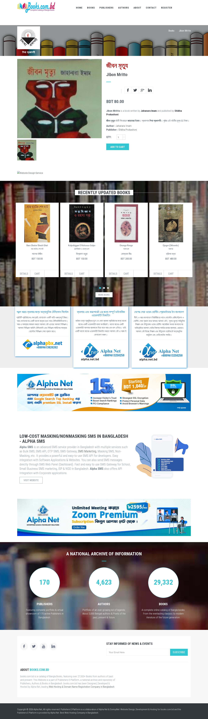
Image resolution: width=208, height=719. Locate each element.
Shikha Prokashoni (127, 129)
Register (166, 7)
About (137, 7)
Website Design (127, 709)
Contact (151, 7)
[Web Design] (104, 173)
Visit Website (31, 480)
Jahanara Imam (149, 110)
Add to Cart (117, 147)
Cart (37, 273)
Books (91, 7)
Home (79, 7)
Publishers (106, 7)
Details (24, 273)
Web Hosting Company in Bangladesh (81, 712)
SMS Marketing (87, 451)
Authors (123, 7)
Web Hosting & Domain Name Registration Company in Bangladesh (81, 686)
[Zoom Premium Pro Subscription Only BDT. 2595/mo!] (104, 517)
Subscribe (179, 652)
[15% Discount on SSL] (104, 392)
